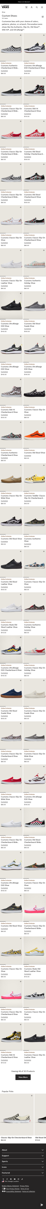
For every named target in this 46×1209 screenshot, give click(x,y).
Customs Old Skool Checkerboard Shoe (32, 196)
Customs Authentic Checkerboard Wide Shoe (9, 66)
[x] (3, 1179)
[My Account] (31, 7)
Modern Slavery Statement (10, 1186)
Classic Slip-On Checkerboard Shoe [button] (16, 1137)
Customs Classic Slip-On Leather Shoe (11, 281)
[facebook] (7, 1179)
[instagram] (18, 1179)
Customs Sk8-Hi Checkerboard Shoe (32, 110)
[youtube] (14, 1179)
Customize (4, 71)
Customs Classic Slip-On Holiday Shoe (34, 669)
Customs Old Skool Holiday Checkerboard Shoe (33, 153)
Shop (3, 12)
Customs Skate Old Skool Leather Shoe (9, 626)
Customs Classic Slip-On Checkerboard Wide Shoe (11, 110)
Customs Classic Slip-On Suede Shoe (34, 712)
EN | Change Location (12, 1181)
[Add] (21, 35)
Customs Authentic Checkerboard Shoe (9, 454)
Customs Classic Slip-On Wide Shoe (11, 497)
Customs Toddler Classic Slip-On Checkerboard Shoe (34, 497)
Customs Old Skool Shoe (34, 453)
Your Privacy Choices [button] (13, 1188)
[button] (23, 1077)
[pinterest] (10, 1179)
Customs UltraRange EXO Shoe (10, 325)
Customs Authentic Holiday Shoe (32, 281)
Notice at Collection (28, 1191)
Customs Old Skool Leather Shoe (9, 583)
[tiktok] (22, 1179)
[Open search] (36, 7)
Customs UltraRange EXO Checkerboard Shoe (34, 66)
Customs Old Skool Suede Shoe (32, 325)
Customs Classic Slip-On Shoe (11, 239)
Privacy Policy (24, 1186)
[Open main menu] (42, 7)
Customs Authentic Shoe (32, 540)
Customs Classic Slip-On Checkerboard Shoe (34, 239)
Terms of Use (25, 1188)
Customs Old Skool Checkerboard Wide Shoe (32, 841)
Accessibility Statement (13, 1191)
